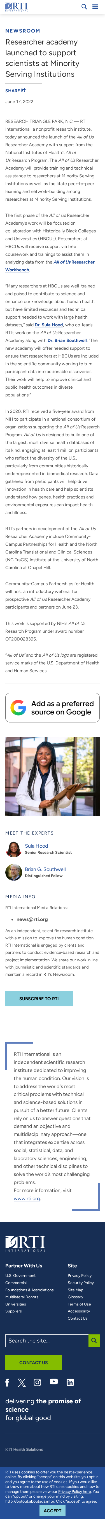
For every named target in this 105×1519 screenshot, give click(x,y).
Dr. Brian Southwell (67, 340)
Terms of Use (79, 1304)
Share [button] (13, 90)
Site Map (75, 1290)
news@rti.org (32, 919)
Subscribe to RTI (39, 998)
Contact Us (78, 1319)
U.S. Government (20, 1276)
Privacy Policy (80, 1276)
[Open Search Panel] (84, 7)
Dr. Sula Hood (49, 324)
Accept (55, 1510)
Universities (15, 1304)
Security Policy (81, 1283)
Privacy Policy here (74, 1491)
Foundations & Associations (29, 1290)
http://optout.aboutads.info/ (29, 1501)
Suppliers (13, 1311)
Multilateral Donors (21, 1297)
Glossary (75, 1297)
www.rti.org (27, 1198)
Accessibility (79, 1311)
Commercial (16, 1283)
